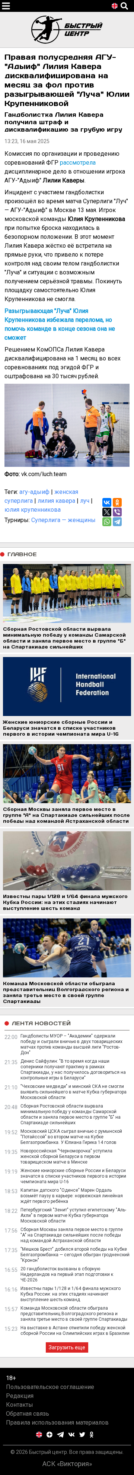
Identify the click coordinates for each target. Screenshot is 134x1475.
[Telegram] (117, 521)
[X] (106, 512)
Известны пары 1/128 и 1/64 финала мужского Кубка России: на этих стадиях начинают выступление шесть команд (70, 1294)
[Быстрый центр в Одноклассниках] (91, 1435)
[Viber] (117, 512)
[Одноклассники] (117, 502)
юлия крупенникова (32, 509)
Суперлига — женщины (63, 520)
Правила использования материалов (57, 1422)
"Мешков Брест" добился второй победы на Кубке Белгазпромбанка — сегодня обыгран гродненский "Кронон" (75, 1255)
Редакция (20, 1395)
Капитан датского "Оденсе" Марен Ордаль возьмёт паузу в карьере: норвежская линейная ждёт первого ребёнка (71, 1196)
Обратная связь (27, 1413)
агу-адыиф (34, 491)
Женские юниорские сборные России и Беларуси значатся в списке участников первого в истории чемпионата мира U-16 (73, 1176)
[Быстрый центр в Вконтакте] (71, 1435)
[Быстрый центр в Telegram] (60, 1435)
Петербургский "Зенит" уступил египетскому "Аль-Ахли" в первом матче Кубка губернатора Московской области (73, 1215)
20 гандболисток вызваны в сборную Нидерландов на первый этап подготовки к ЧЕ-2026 (66, 1274)
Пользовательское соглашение (50, 1386)
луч (84, 500)
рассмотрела (78, 162)
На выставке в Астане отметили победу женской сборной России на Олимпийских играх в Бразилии (75, 1330)
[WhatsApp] (106, 521)
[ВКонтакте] (106, 502)
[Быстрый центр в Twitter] (82, 1435)
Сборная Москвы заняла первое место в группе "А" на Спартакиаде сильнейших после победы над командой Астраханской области (71, 1235)
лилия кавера (56, 500)
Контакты (19, 1404)
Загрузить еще (67, 1347)
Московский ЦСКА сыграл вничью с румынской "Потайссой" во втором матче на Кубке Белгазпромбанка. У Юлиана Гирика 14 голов (71, 1137)
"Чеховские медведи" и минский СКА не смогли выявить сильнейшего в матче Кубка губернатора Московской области (73, 1092)
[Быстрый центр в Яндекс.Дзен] (49, 1435)
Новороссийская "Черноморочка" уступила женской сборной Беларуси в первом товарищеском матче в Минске (66, 1156)
